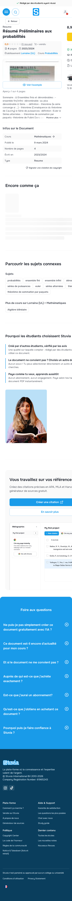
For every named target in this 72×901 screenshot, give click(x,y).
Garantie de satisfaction (49, 808)
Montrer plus (52, 117)
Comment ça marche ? (13, 808)
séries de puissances (19, 286)
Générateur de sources (13, 823)
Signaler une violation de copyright (45, 168)
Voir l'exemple (34, 84)
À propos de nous (11, 818)
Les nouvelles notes (47, 840)
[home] (36, 12)
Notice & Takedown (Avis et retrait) (15, 852)
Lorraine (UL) (28, 53)
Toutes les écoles (46, 835)
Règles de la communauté (15, 845)
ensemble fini (32, 280)
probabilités (14, 280)
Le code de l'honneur (12, 840)
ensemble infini (53, 280)
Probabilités (51, 53)
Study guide (43, 823)
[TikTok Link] (11, 788)
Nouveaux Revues (46, 845)
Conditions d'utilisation (13, 878)
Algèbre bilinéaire (17, 309)
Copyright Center (11, 835)
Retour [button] (14, 21)
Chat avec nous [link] (45, 818)
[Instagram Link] (5, 788)
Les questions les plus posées (52, 813)
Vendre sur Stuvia (11, 813)
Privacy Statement (36, 878)
